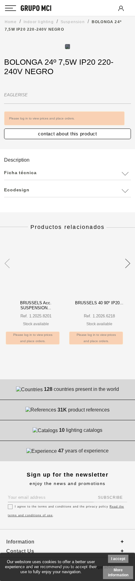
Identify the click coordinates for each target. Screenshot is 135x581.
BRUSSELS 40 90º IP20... (99, 303)
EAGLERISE (16, 95)
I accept (118, 559)
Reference (16, 81)
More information (118, 572)
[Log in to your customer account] (120, 12)
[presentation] (7, 260)
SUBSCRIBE (110, 497)
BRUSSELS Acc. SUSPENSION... (35, 305)
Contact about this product (67, 133)
